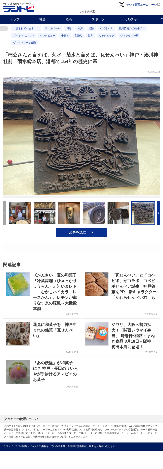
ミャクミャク (106, 35)
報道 (69, 28)
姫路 (91, 28)
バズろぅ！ (106, 28)
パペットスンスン (23, 35)
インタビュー (47, 35)
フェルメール (52, 28)
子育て (65, 35)
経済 (69, 19)
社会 (42, 19)
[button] (158, 213)
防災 (90, 35)
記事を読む (77, 232)
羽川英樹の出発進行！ (132, 28)
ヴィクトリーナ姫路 (24, 42)
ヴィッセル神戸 (129, 35)
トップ (14, 19)
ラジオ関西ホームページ (141, 4)
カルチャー (132, 19)
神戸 (80, 28)
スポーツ (98, 19)
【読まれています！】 (26, 28)
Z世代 (78, 35)
